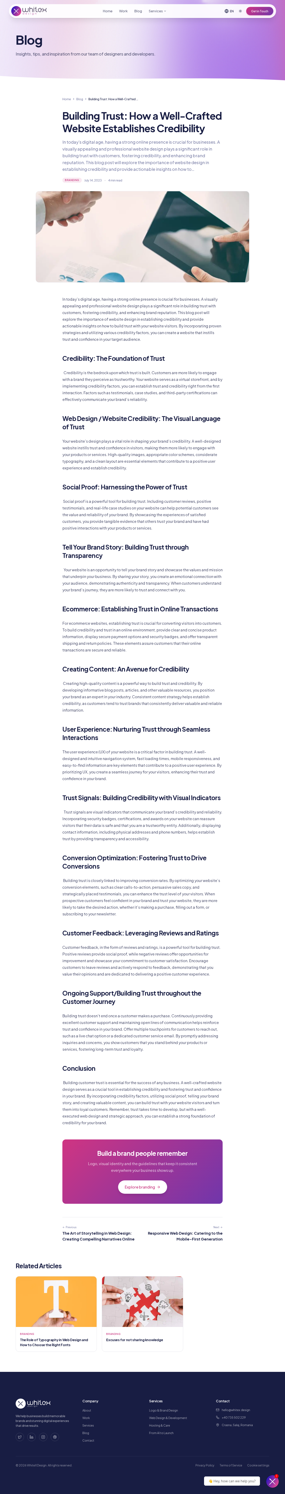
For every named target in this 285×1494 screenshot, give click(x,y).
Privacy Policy (204, 1465)
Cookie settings (258, 1465)
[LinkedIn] (31, 1437)
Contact (88, 1440)
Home (107, 11)
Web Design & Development (168, 1418)
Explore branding (140, 1187)
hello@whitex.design (236, 1410)
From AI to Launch (161, 1433)
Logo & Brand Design (163, 1410)
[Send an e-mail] (272, 1481)
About (86, 1410)
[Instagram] (43, 1437)
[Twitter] (20, 1437)
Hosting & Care (159, 1425)
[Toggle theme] (240, 11)
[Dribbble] (55, 1437)
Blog (138, 11)
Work (123, 11)
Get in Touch (259, 11)
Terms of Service (230, 1465)
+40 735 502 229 (234, 1417)
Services (156, 11)
